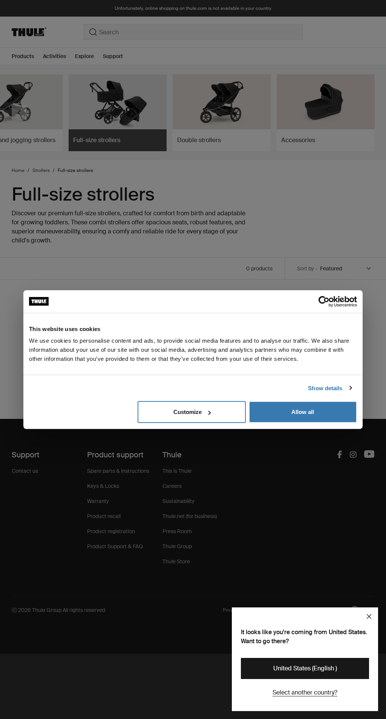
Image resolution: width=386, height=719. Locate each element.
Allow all (302, 412)
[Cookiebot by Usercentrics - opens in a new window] (324, 301)
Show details (325, 388)
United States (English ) (305, 668)
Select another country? (305, 692)
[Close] (369, 616)
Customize (187, 412)
